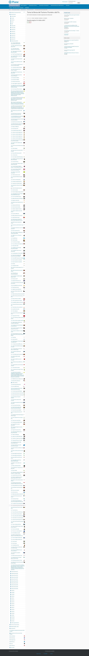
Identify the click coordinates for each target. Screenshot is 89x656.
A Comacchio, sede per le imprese (17, 67)
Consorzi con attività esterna (16, 179)
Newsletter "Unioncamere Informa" (16, 12)
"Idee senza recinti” (15, 278)
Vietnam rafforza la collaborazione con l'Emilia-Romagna (16, 547)
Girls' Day (13, 263)
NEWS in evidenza (14, 382)
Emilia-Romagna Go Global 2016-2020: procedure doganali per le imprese (16, 220)
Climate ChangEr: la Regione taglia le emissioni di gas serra (17, 164)
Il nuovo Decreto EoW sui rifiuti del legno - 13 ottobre (71, 30)
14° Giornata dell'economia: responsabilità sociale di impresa (15, 43)
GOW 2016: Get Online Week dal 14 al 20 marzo (17, 268)
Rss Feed (12, 620)
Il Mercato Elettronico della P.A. (16, 298)
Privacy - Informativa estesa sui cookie (16, 7)
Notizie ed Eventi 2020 (14, 577)
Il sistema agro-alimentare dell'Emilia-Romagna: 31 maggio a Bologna (17, 473)
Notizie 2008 (13, 25)
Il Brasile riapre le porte (15, 287)
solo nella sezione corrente (72, 1)
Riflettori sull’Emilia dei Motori (16, 465)
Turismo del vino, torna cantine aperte (17, 517)
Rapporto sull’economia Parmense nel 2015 (17, 451)
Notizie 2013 (13, 35)
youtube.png (13, 645)
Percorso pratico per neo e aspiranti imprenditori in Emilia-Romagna (71, 40)
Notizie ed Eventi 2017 (14, 571)
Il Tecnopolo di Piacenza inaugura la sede (17, 305)
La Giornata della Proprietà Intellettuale (15, 357)
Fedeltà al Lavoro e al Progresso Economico (16, 236)
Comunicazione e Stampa (14, 5)
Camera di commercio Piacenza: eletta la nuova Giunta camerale (17, 140)
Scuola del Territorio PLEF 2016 (16, 475)
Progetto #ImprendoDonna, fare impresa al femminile (16, 432)
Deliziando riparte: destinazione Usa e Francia (17, 203)
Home (10, 9)
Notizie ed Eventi (23, 9)
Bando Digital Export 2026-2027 (68, 43)
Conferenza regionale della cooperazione (15, 172)
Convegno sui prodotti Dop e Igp (16, 181)
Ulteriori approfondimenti (15, 622)
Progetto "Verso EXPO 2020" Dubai (17, 436)
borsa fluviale (36, 18)
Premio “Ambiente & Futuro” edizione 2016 (17, 418)
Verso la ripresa (14, 541)
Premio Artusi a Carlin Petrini (16, 420)
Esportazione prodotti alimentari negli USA (17, 225)
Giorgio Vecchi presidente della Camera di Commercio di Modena (16, 255)
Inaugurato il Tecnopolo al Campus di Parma (17, 313)
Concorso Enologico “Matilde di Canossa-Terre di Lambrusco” (16, 169)
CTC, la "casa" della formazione (16, 196)
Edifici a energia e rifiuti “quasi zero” (17, 215)
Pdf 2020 (12, 613)
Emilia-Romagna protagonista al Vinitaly (16, 222)
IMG (12, 23)
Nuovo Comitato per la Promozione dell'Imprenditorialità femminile (16, 389)
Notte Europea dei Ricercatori (16, 384)
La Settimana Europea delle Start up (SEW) (17, 362)
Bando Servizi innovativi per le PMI (17, 121)
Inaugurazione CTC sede (15, 315)
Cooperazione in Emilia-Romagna (17, 183)
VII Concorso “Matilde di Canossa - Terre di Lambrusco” (16, 550)
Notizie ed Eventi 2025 (14, 586)
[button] (19, 5)
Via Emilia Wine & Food (15, 545)
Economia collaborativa (15, 213)
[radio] (28, 22)
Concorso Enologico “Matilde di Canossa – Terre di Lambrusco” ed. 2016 (17, 167)
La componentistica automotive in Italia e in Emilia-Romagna (16, 349)
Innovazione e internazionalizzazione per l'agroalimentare (17, 325)
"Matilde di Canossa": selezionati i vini (17, 378)
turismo (33, 18)
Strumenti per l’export (15, 498)
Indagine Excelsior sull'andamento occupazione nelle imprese (16, 323)
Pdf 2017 (12, 607)
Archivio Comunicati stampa (15, 624)
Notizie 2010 (13, 29)
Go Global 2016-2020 (15, 265)
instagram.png (13, 639)
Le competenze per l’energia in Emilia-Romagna (17, 370)
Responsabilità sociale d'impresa (17, 455)
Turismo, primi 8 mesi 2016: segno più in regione (17, 522)
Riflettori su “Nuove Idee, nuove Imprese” (16, 463)
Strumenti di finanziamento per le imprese (16, 496)
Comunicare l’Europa (15, 161)
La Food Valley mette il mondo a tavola (17, 354)
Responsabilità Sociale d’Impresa (17, 453)
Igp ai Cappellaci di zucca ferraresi (17, 285)
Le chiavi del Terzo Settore (16, 367)
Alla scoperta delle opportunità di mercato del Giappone (16, 75)
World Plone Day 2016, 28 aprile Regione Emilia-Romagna (16, 558)
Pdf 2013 (12, 590)
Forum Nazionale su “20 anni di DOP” (17, 253)
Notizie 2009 (13, 27)
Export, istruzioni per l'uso (16, 230)
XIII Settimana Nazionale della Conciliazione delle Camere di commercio (17, 483)
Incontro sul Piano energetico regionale (17, 320)
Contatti (12, 18)
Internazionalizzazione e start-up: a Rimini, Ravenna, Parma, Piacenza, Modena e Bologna (17, 334)
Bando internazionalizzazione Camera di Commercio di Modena (17, 119)
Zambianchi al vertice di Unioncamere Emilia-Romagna (17, 562)
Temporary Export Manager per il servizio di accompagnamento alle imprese (17, 501)
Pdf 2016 (12, 605)
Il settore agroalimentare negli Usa (17, 300)
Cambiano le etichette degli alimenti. (17, 132)
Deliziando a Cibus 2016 (15, 200)
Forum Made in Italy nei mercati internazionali (16, 251)
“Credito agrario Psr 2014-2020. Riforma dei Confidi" (16, 52)
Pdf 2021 (12, 615)
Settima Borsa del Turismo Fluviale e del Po (17, 508)
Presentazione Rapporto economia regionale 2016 (16, 427)
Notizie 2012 (13, 33)
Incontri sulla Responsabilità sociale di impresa (17, 318)
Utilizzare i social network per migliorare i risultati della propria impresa (17, 535)
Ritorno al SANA (14, 470)
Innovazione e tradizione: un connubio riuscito (17, 331)
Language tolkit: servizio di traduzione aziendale (17, 365)
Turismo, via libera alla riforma (16, 524)
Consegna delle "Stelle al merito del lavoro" (16, 177)
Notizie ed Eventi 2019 (14, 575)
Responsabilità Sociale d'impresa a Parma (16, 458)
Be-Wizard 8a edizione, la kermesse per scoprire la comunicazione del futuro (17, 124)
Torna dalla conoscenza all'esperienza (17, 503)
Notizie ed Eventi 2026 (14, 588)
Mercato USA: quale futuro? (16, 380)
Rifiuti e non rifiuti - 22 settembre (68, 18)
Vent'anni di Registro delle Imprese (17, 539)
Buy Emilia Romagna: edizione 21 (17, 130)
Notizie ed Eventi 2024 (14, 584)
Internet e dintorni (14, 339)
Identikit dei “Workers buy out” (16, 280)
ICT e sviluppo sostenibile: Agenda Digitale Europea (16, 276)
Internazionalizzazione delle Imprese (57, 5)
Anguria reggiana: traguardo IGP (17, 83)
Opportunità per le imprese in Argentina (16, 397)
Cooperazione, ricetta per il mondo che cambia (17, 186)
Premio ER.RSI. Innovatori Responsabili (15, 424)
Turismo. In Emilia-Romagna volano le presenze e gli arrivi (17, 527)
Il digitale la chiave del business (16, 289)
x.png (12, 643)
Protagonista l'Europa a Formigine (17, 440)
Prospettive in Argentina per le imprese (17, 438)
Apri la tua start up (15, 492)
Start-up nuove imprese (15, 490)
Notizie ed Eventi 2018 (14, 573)
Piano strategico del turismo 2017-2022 (16, 412)
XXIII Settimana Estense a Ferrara (17, 560)
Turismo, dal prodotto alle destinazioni (17, 515)
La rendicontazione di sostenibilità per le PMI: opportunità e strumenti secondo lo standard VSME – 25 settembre (71, 26)
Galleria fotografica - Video (15, 626)
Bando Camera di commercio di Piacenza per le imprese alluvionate (16, 114)
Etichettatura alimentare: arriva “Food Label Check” (17, 228)
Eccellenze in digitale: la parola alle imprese (16, 211)
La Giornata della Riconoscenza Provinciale (16, 359)
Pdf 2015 (12, 603)
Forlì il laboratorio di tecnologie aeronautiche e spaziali (16, 248)
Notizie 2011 (13, 31)
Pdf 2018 (12, 609)
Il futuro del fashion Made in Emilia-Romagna (16, 291)
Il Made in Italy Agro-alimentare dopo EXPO (17, 296)
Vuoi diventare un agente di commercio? (15, 553)
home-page (40, 18)
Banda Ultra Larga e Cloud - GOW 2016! (16, 111)
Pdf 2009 (12, 594)
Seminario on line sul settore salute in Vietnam (17, 480)
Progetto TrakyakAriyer (15, 434)
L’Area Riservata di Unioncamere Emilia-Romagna (16, 633)
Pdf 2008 (12, 592)
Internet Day (14, 337)
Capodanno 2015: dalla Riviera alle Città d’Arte (16, 143)
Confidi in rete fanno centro (16, 174)
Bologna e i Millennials (15, 126)
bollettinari (45, 18)
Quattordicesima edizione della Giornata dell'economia (16, 442)
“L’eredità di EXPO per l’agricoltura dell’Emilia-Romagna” (16, 56)
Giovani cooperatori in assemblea (17, 261)
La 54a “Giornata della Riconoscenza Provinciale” (17, 346)
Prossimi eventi (67, 12)
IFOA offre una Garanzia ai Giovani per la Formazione (17, 283)
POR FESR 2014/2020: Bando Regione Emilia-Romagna (17, 415)
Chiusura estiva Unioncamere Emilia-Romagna (17, 151)
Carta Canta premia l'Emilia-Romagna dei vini (17, 146)
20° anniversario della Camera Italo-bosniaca (16, 62)
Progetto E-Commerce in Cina (16, 429)
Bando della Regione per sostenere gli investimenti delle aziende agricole (17, 117)
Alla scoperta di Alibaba (15, 77)
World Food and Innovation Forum (17, 555)
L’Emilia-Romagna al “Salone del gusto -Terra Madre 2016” (17, 341)
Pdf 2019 (12, 611)
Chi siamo (67, 5)
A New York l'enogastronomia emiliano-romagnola (16, 70)
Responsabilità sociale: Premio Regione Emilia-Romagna (16, 460)
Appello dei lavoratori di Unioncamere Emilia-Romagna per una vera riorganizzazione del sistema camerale (17, 86)
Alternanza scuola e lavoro (16, 81)
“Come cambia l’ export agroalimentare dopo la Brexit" (15, 49)
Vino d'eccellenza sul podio (16, 532)
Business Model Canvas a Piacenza (17, 485)
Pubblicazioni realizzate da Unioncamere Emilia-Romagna (17, 631)
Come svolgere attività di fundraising (17, 156)
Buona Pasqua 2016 (15, 128)
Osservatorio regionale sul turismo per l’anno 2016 (17, 403)
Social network (13, 628)
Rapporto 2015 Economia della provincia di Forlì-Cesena (16, 445)
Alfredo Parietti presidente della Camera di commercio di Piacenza (16, 407)
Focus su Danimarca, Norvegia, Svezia (17, 243)
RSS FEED (27, 7)
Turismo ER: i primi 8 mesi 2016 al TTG (17, 519)
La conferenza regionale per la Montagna (16, 352)
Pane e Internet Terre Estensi (16, 405)
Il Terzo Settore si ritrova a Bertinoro (17, 307)
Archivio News (13, 16)
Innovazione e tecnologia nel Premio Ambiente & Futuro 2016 (17, 328)
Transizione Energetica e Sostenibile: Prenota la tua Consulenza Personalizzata (71, 47)
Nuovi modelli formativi (15, 386)
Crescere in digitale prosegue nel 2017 (17, 191)
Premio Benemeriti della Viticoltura (17, 422)
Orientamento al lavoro (33, 5)
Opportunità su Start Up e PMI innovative (16, 400)
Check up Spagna (14, 148)
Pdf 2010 (12, 596)
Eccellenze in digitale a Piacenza (16, 208)
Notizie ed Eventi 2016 (30, 9)
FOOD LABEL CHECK (15, 245)
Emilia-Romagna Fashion (15, 217)
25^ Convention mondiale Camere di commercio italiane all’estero (17, 65)
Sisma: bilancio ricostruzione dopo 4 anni (17, 488)
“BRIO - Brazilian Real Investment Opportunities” (16, 46)
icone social (12, 647)
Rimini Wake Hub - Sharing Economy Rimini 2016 (17, 468)
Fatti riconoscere (64, 1)
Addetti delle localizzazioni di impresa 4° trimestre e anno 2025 (71, 53)
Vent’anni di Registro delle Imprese (17, 537)
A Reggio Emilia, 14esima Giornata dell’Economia (16, 72)
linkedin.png (12, 641)
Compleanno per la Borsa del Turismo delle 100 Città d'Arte (17, 159)
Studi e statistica (24, 5)
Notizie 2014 (13, 37)
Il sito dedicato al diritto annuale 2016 (17, 302)
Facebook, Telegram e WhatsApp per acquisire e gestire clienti (17, 233)
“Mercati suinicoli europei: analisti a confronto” (16, 59)
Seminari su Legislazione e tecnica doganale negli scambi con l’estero (16, 477)
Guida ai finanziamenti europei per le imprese (17, 271)
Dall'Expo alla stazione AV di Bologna (17, 198)
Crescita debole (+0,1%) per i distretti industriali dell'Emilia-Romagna (17, 194)
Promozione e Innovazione (43, 5)
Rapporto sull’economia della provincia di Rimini (17, 448)
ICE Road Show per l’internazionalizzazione (14, 273)
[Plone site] (14, 2)
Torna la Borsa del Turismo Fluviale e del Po (18, 505)
